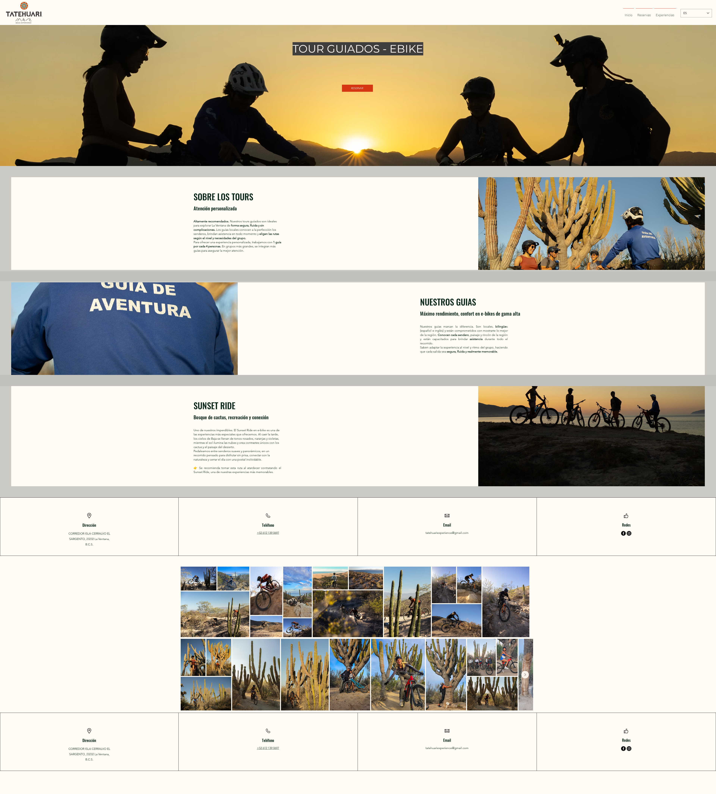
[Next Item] (525, 674)
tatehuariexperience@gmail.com (447, 533)
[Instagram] (629, 533)
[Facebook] (623, 533)
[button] (665, 13)
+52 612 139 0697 (268, 533)
